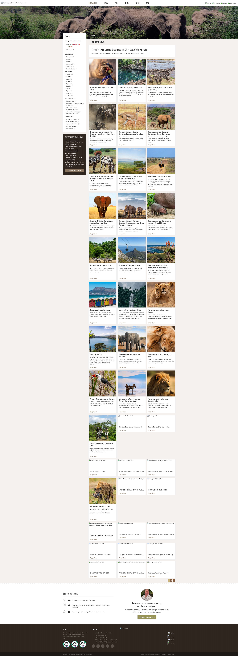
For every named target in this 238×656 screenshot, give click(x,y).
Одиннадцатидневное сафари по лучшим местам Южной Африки (158, 266)
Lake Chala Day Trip (96, 354)
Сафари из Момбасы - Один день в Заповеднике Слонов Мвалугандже (159, 133)
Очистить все (70, 49)
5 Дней (69, 84)
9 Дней (69, 93)
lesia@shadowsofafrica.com (103, 633)
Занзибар (70, 64)
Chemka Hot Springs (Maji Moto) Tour (130, 87)
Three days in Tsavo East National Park (160, 176)
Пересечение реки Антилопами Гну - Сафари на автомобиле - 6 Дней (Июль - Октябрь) (102, 134)
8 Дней (69, 91)
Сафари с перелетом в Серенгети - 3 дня (159, 355)
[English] (208, 3)
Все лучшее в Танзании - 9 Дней (100, 506)
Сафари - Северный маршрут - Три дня (102, 399)
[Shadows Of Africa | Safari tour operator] (13, 3)
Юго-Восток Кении (73, 119)
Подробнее (93, 100)
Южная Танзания (72, 126)
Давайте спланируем (147, 617)
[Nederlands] (232, 3)
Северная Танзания (73, 124)
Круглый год (71, 101)
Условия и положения (168, 654)
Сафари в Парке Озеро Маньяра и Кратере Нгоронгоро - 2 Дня (129, 400)
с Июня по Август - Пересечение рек (72, 108)
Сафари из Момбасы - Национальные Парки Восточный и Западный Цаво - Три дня (102, 178)
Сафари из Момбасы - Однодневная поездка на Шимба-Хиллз (130, 177)
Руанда (69, 61)
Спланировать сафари (74, 170)
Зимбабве (70, 66)
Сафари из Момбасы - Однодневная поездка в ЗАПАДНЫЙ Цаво (159, 222)
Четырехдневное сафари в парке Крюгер (158, 311)
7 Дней (69, 88)
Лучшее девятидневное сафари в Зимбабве (129, 355)
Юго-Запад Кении (72, 121)
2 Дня (69, 76)
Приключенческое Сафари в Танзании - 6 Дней (102, 88)
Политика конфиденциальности (150, 654)
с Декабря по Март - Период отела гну (75, 104)
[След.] (174, 580)
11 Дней (69, 95)
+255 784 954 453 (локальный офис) (106, 639)
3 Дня (69, 79)
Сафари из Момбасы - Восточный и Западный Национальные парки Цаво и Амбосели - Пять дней (131, 223)
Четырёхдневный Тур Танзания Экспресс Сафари (158, 400)
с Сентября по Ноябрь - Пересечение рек (73, 112)
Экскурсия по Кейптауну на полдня (130, 265)
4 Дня (69, 81)
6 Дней (69, 86)
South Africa (70, 128)
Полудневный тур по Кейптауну (100, 310)
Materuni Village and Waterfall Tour (130, 310)
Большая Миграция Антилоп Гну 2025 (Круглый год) (160, 88)
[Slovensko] (216, 3)
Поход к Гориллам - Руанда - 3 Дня (101, 265)
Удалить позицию (66, 46)
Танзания (70, 57)
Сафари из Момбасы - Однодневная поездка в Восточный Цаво (101, 222)
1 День (69, 74)
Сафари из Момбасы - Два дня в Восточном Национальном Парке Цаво (131, 133)
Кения (69, 59)
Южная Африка (71, 68)
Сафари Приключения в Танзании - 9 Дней (101, 444)
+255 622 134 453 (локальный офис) (106, 642)
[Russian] (224, 3)
